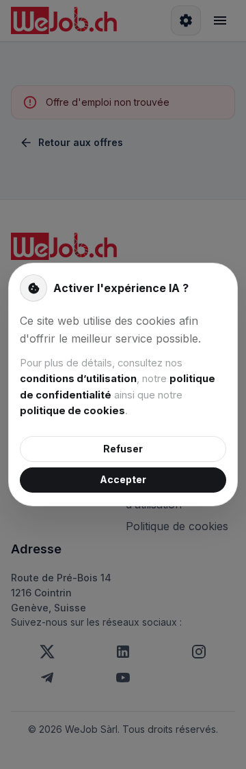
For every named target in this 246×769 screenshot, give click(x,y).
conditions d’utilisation (78, 379)
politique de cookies (72, 411)
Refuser (123, 448)
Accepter (123, 479)
